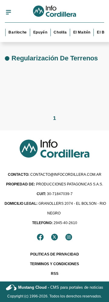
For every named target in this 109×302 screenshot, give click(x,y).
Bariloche (17, 32)
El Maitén (81, 32)
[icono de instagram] (68, 237)
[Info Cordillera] (54, 12)
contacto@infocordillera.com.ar (54, 174)
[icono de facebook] (40, 237)
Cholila (59, 32)
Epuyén (40, 32)
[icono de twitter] (54, 237)
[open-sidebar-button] (8, 12)
